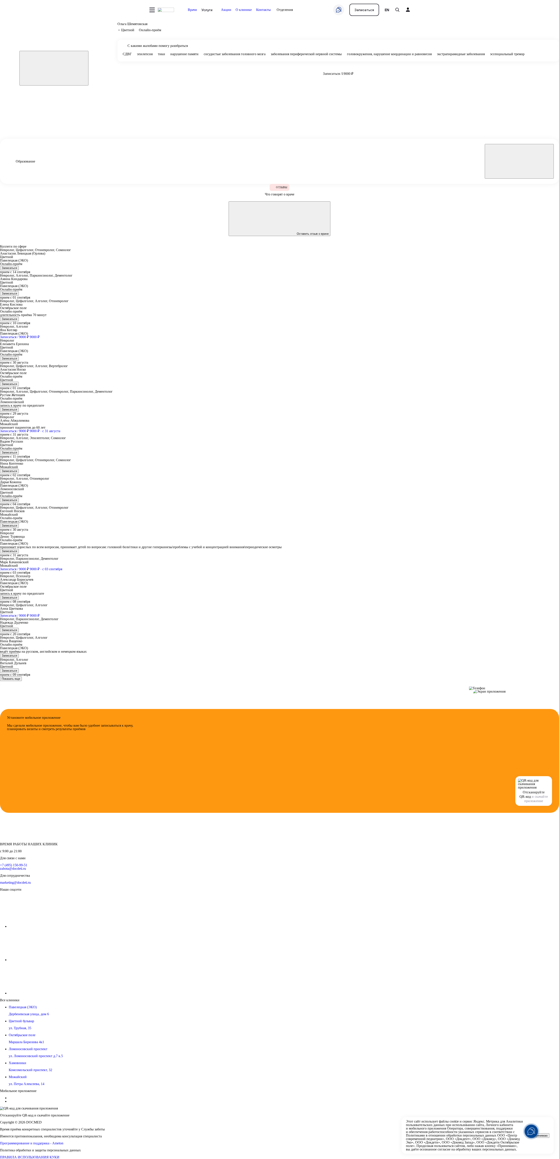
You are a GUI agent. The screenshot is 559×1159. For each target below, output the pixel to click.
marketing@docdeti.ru (15, 882)
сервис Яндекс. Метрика (480, 1121)
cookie (454, 1121)
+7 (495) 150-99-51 (13, 865)
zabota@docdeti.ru (13, 868)
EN (387, 10)
